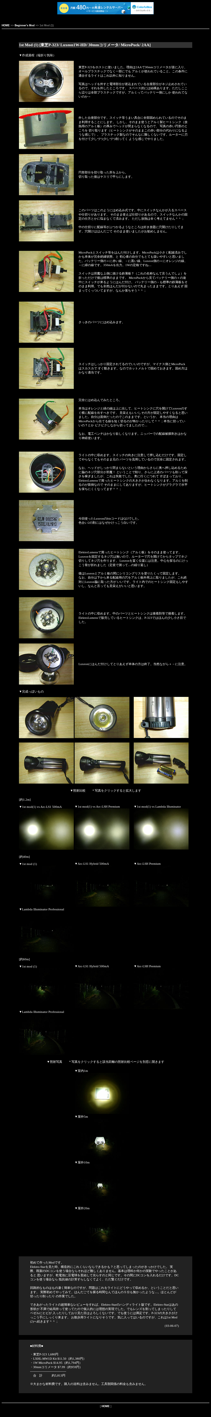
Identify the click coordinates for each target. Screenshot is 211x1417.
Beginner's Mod (25, 25)
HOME (6, 25)
